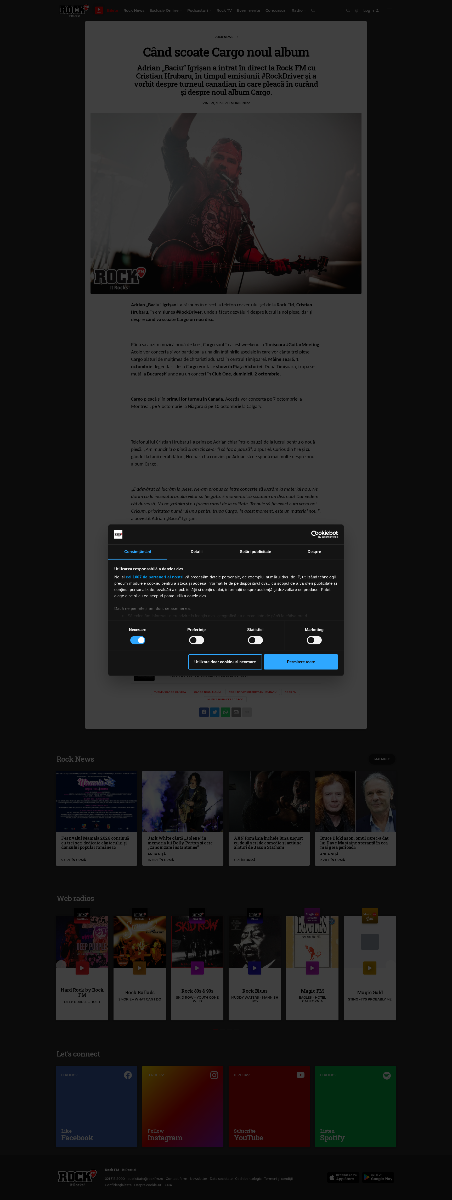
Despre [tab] (314, 551)
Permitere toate (301, 662)
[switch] (196, 640)
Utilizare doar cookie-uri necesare (225, 662)
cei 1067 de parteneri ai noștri (155, 577)
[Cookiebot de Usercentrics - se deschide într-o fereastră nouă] (315, 534)
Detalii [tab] (196, 551)
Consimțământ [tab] (137, 551)
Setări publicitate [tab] (255, 551)
